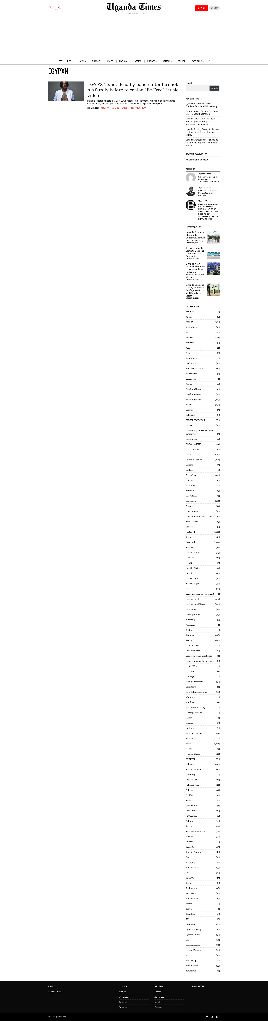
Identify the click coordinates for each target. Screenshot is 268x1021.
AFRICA (189, 322)
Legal (157, 1002)
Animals (190, 342)
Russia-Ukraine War (196, 831)
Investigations (193, 614)
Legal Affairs (192, 666)
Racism (189, 800)
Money (189, 717)
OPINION (190, 759)
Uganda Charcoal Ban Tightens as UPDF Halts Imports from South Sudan (202, 142)
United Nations (193, 950)
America (105, 108)
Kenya (189, 640)
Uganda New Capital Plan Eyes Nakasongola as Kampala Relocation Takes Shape (201, 121)
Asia (188, 353)
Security (190, 846)
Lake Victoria (192, 645)
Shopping (190, 862)
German (190, 557)
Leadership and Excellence (199, 655)
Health (189, 563)
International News (195, 604)
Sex (187, 857)
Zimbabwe (191, 970)
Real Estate (191, 805)
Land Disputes (193, 650)
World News (192, 965)
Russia (189, 826)
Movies (189, 723)
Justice (189, 630)
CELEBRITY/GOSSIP (195, 420)
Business (190, 404)
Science (189, 841)
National (190, 728)
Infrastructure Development (200, 593)
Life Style (190, 676)
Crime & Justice (194, 459)
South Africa (192, 867)
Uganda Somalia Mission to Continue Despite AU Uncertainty (201, 105)
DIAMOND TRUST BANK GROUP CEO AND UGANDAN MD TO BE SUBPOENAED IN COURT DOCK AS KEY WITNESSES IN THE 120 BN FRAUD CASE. (208, 211)
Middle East (191, 702)
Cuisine (189, 464)
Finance (189, 547)
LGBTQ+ (190, 671)
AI (187, 332)
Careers (189, 409)
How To (189, 573)
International (192, 599)
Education (191, 501)
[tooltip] (50, 8)
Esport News (192, 521)
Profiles (189, 795)
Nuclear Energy (193, 754)
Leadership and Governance (200, 661)
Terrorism (191, 893)
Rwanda (189, 836)
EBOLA (189, 480)
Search (189, 83)
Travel (189, 908)
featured (125, 108)
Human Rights (193, 583)
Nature (189, 738)
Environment (192, 511)
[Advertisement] (134, 37)
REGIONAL (191, 815)
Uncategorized (193, 945)
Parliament (191, 779)
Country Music (193, 449)
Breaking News (193, 389)
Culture (189, 470)
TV (187, 919)
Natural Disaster (194, 733)
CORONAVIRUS (193, 444)
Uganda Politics (193, 934)
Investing (190, 619)
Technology (191, 888)
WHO (188, 955)
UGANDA (190, 924)
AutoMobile (192, 358)
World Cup (191, 960)
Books (189, 384)
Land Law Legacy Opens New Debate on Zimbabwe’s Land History (208, 179)
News (144, 108)
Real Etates (191, 810)
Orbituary (191, 764)
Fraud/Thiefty (192, 552)
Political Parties (194, 785)
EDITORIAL (191, 495)
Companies (191, 439)
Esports (189, 526)
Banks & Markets (194, 368)
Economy (190, 485)
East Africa (191, 475)
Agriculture (192, 327)
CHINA (189, 425)
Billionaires (191, 373)
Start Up (190, 877)
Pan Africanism (193, 769)
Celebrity (190, 415)
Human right (192, 578)
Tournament (192, 898)
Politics (189, 790)
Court (189, 454)
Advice (189, 316)
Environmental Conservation (200, 516)
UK (187, 939)
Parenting (190, 774)
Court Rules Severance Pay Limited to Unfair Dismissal (207, 192)
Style (188, 883)
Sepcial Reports (194, 852)
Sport (188, 872)
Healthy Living (193, 568)
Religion (190, 821)
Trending (190, 914)
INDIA (189, 588)
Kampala (190, 635)
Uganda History (193, 929)
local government (194, 681)
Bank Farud (191, 363)
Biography (191, 378)
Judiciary (190, 624)
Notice (189, 748)
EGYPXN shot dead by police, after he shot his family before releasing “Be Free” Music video (132, 89)
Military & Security (195, 707)
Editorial (190, 490)
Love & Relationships (196, 692)
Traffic (189, 903)
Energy (189, 506)
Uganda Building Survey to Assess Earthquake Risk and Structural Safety (202, 132)
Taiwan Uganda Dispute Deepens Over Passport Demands (202, 112)
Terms (158, 991)
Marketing (191, 697)
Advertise (159, 996)
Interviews (191, 609)
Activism (190, 311)
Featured (115, 108)
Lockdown (191, 686)
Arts (188, 347)
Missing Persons (194, 712)
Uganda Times (204, 173)
